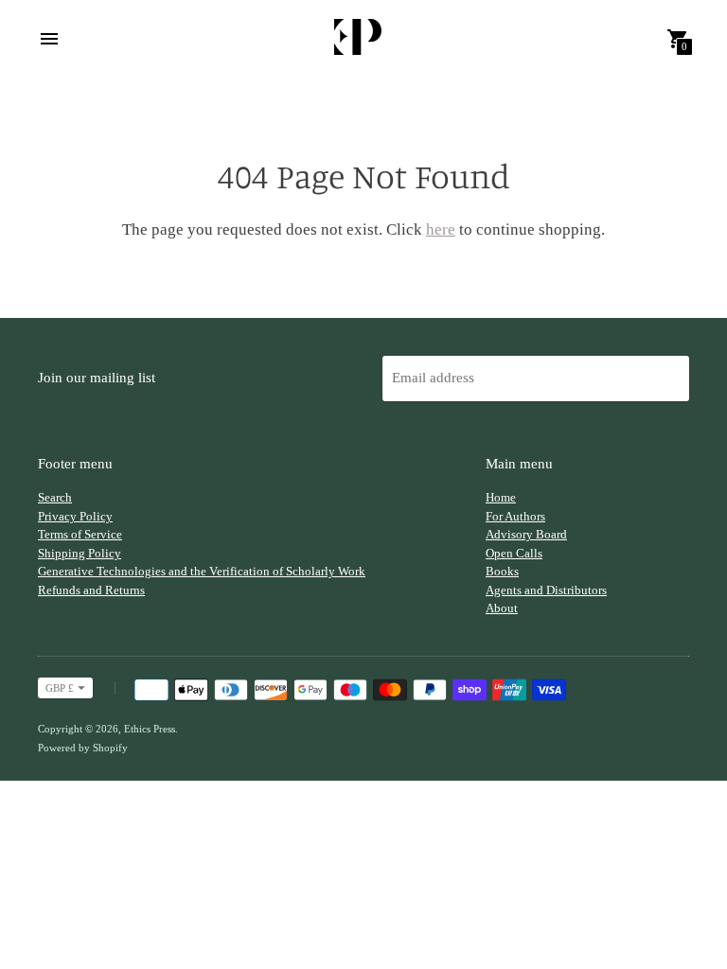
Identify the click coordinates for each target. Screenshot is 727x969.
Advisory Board (526, 534)
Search (55, 497)
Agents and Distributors (546, 590)
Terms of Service (80, 534)
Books (502, 571)
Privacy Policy (75, 516)
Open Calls (514, 553)
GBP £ (59, 688)
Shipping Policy (79, 553)
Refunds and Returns (91, 590)
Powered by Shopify (83, 747)
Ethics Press (149, 728)
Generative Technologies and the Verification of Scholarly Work (201, 571)
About (502, 608)
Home (501, 497)
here (440, 229)
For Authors (515, 516)
